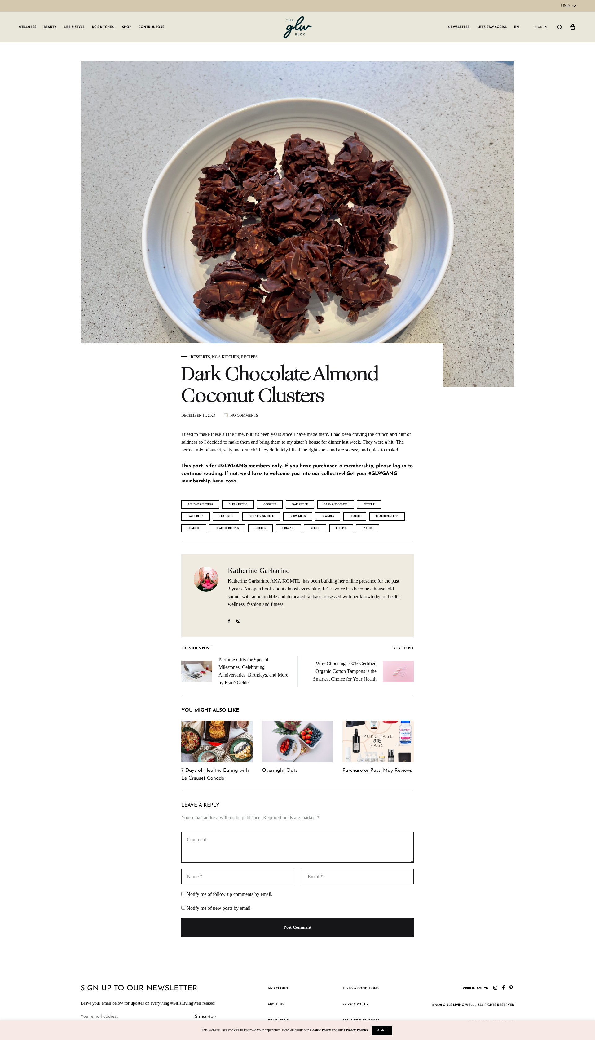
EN (516, 27)
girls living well (261, 516)
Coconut (269, 504)
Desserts (200, 357)
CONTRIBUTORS (151, 27)
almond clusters (200, 504)
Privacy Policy (355, 1004)
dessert (369, 504)
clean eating (238, 504)
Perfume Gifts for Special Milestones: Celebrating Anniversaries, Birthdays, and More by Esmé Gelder (253, 671)
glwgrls (328, 516)
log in (400, 466)
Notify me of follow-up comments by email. (229, 894)
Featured (226, 516)
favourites (195, 516)
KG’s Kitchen (103, 27)
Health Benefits (387, 516)
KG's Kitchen (225, 357)
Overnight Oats (280, 770)
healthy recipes (227, 528)
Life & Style (74, 27)
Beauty (50, 27)
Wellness (27, 27)
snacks (367, 528)
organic (288, 528)
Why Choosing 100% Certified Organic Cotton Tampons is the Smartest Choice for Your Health (345, 671)
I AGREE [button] (382, 1030)
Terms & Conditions (360, 988)
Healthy (194, 528)
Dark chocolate (335, 504)
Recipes (249, 357)
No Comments (244, 415)
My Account (279, 988)
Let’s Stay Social (492, 27)
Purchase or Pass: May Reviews (377, 770)
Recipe (315, 528)
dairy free (300, 504)
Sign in (541, 27)
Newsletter (459, 27)
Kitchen (260, 528)
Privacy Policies (356, 1030)
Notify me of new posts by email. (219, 908)
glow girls (298, 516)
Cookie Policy (320, 1030)
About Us (276, 1004)
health (355, 516)
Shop (126, 27)
